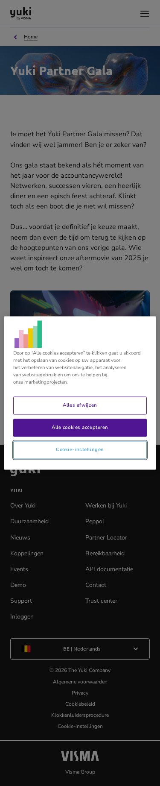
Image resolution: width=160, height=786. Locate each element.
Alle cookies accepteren (80, 427)
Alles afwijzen (80, 405)
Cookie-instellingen (80, 449)
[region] (80, 392)
